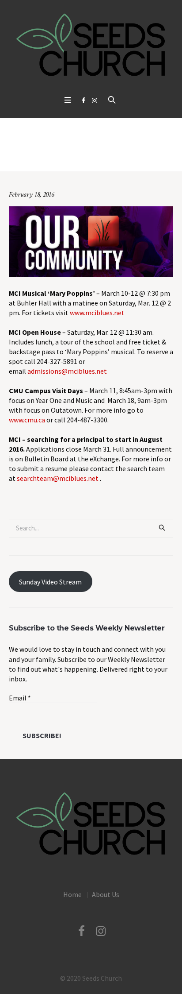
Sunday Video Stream (50, 581)
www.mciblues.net (97, 312)
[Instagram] (94, 100)
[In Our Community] (91, 240)
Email (20, 697)
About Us (105, 894)
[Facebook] (83, 100)
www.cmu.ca (27, 419)
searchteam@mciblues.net (58, 478)
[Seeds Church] (91, 45)
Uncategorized (73, 157)
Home (41, 157)
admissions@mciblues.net (67, 371)
